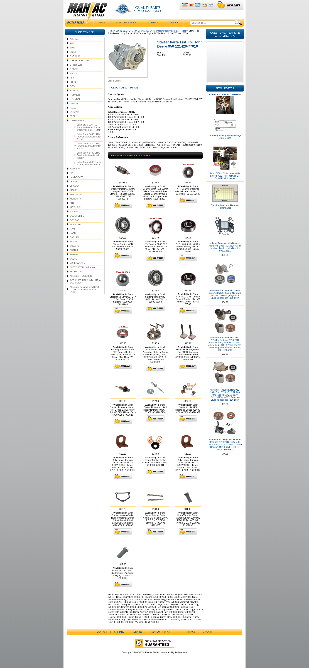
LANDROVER (77, 177)
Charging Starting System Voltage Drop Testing (225, 136)
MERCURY (75, 199)
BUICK (73, 52)
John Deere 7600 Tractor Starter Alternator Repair (89, 163)
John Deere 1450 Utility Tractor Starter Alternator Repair (89, 136)
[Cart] (229, 5)
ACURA (74, 39)
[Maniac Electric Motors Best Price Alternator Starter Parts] (87, 14)
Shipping (119, 632)
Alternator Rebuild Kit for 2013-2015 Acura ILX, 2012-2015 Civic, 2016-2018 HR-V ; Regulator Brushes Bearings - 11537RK (225, 294)
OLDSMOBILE (77, 216)
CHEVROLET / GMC (80, 60)
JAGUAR (74, 112)
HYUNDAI (75, 99)
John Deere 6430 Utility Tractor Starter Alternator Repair (89, 155)
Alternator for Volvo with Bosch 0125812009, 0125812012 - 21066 (84, 289)
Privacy (173, 22)
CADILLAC (75, 56)
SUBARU (74, 246)
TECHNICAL (76, 271)
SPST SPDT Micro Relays (82, 267)
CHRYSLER (76, 65)
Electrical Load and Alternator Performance (225, 206)
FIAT (72, 78)
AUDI (72, 43)
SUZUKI (74, 250)
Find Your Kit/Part (126, 22)
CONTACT (153, 22)
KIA (71, 173)
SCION (73, 241)
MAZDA (73, 190)
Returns (137, 632)
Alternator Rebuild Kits (81, 276)
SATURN (74, 237)
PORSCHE (75, 224)
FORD (73, 82)
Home (111, 31)
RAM (72, 229)
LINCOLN (74, 186)
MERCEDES (76, 194)
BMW (72, 47)
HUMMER (75, 95)
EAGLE (73, 73)
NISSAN (74, 211)
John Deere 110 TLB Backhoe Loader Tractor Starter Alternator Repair (88, 127)
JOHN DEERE (77, 120)
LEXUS (73, 181)
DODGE (74, 69)
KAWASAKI (75, 168)
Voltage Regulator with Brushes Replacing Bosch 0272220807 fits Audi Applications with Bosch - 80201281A (225, 247)
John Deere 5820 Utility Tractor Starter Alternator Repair (89, 146)
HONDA (74, 90)
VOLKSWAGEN (77, 263)
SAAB (73, 233)
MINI (72, 203)
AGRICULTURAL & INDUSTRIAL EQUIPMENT (86, 281)
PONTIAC (74, 220)
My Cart (207, 632)
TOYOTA (74, 254)
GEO (72, 86)
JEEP (72, 116)
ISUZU (73, 108)
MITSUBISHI (76, 207)
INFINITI (74, 103)
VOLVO (73, 259)
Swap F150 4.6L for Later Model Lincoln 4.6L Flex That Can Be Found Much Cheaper (225, 176)
